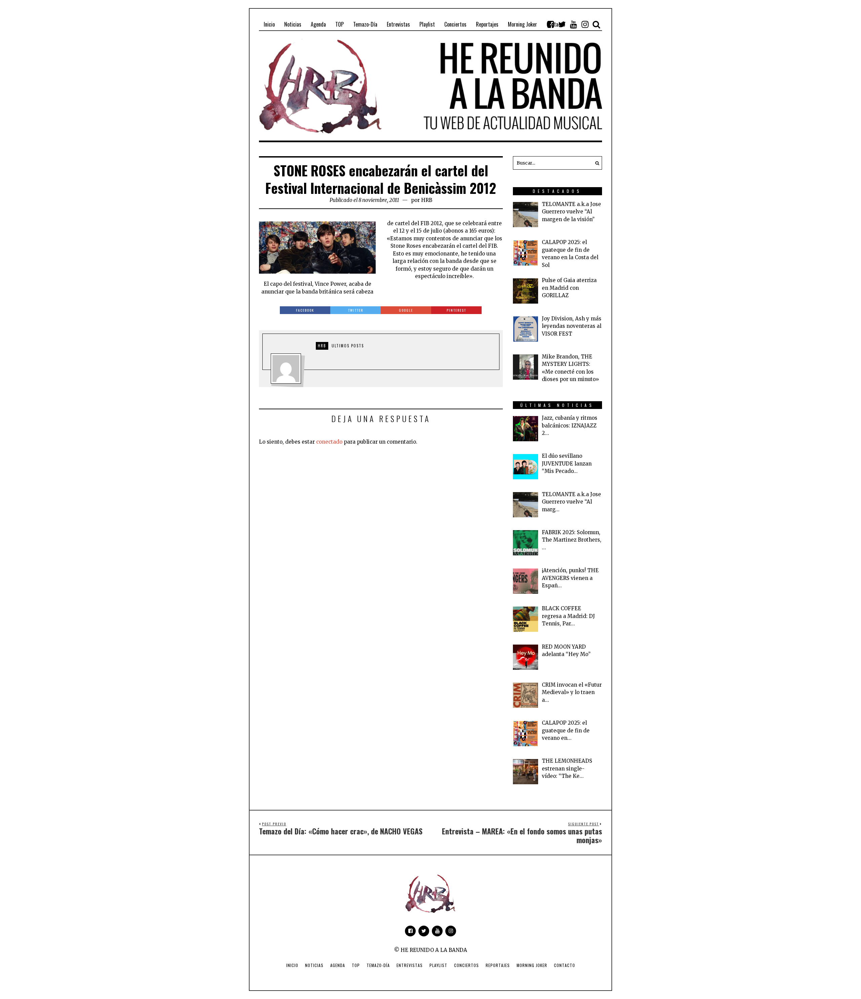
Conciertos (466, 965)
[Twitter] (562, 24)
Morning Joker (532, 965)
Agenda (337, 965)
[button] (595, 163)
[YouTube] (573, 24)
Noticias (314, 965)
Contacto (564, 965)
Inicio (292, 965)
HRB (426, 200)
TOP (356, 965)
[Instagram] (585, 24)
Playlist (438, 965)
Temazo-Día (378, 965)
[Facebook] (550, 24)
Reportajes (498, 965)
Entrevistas (410, 965)
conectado (329, 442)
